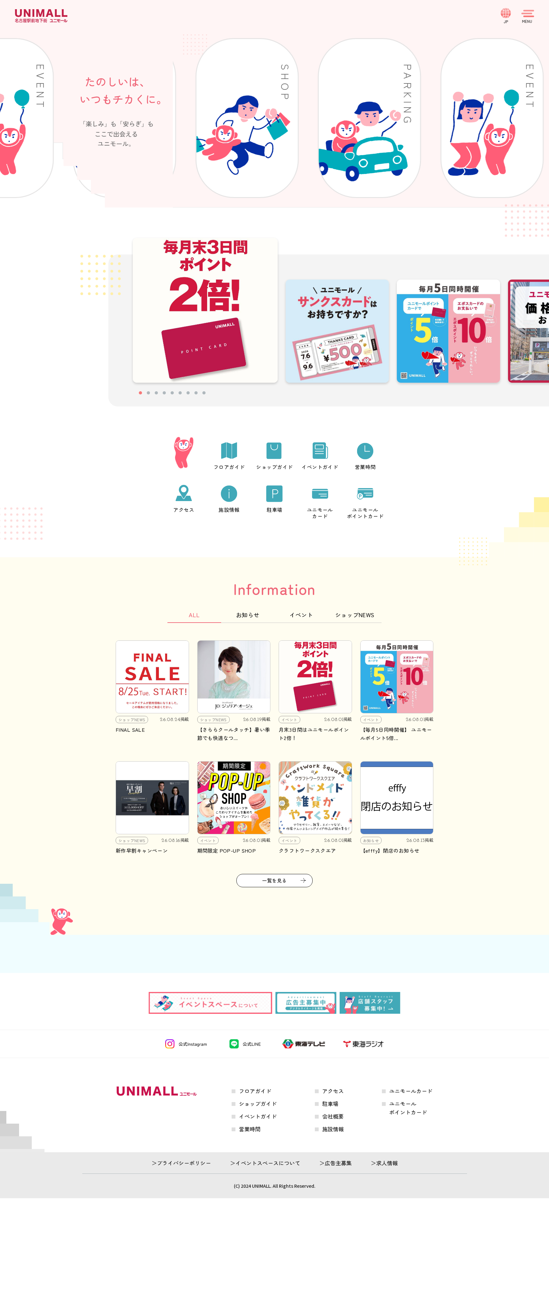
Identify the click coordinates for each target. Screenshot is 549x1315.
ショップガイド (274, 466)
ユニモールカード (320, 512)
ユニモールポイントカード (365, 512)
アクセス (183, 509)
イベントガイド (320, 466)
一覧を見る (274, 880)
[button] (140, 392)
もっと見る (277, 1143)
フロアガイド (229, 466)
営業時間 (365, 466)
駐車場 (274, 509)
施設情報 (229, 509)
